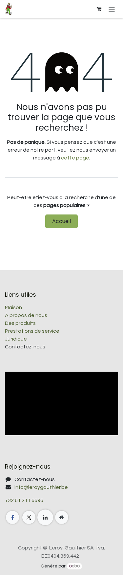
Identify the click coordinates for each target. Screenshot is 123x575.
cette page (75, 157)
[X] (28, 517)
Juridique (16, 339)
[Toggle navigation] (111, 9)
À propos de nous (26, 315)
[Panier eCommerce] (99, 9)
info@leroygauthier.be (41, 487)
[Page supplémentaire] (61, 517)
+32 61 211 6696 (24, 500)
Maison (13, 307)
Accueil (61, 221)
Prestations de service (32, 331)
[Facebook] (12, 517)
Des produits (20, 323)
